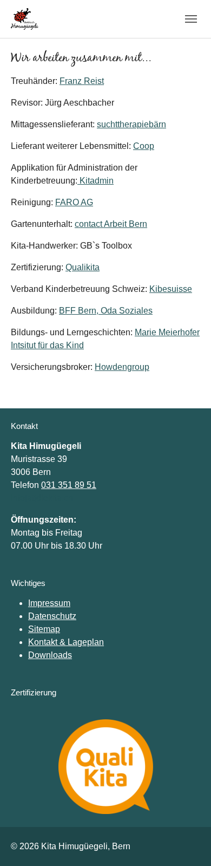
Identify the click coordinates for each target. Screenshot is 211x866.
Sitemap (44, 629)
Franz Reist (82, 81)
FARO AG (74, 202)
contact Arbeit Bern (111, 224)
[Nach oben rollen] (187, 842)
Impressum (49, 603)
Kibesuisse (170, 289)
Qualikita (82, 267)
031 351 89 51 (68, 485)
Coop (143, 146)
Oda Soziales (127, 310)
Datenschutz (52, 616)
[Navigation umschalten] (191, 19)
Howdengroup (122, 367)
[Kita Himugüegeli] (24, 18)
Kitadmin (95, 180)
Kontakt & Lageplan (66, 642)
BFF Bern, (80, 310)
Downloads (50, 655)
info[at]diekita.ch (42, 498)
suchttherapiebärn (131, 124)
